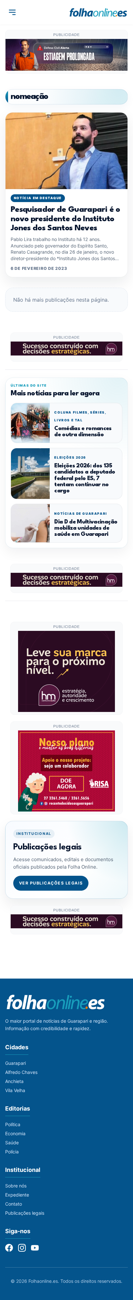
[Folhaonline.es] (98, 12)
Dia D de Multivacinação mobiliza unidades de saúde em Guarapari (85, 528)
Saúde (12, 1142)
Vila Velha (15, 1090)
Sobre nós (15, 1185)
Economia (15, 1133)
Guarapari (15, 1063)
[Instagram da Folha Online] (22, 1248)
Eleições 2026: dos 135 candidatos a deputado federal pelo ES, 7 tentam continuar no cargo (84, 478)
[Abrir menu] (12, 12)
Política (12, 1124)
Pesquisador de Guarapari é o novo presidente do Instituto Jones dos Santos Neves (65, 219)
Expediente (17, 1195)
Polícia (12, 1151)
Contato (13, 1204)
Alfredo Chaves (21, 1072)
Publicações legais (24, 1213)
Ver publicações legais (51, 883)
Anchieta (14, 1081)
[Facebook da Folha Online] (9, 1248)
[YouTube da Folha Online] (35, 1248)
